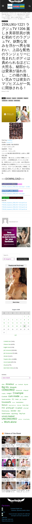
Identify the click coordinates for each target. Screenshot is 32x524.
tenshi (11, 219)
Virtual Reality (26, 419)
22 (24, 326)
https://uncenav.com (7, 521)
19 (12, 326)
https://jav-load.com (7, 519)
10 (4, 323)
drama (26, 396)
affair (3, 384)
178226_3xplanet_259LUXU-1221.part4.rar (14, 209)
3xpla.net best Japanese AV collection (19, 514)
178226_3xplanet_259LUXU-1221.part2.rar (14, 205)
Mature (5, 405)
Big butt (26, 384)
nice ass (11, 100)
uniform (20, 419)
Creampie (18, 393)
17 (4, 326)
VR (2, 422)
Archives (4, 374)
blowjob (13, 387)
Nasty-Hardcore (12, 405)
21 (20, 326)
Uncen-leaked (7, 362)
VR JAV (5, 365)
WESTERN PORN (8, 368)
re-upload (18, 408)
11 (8, 323)
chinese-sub (19, 390)
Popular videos (8, 359)
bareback (20, 384)
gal (20, 399)
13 (17, 323)
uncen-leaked (8, 416)
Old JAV (6, 356)
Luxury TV (4, 100)
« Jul (15, 335)
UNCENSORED (9, 419)
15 (24, 323)
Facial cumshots (6, 399)
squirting (14, 413)
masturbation (19, 402)
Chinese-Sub (7, 344)
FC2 (13, 399)
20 (17, 326)
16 (28, 323)
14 (20, 323)
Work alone (10, 422)
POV (3, 408)
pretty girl (10, 408)
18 (8, 326)
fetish (17, 399)
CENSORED (19, 98)
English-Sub (7, 347)
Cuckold (4, 396)
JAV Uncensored (8, 353)
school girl (26, 408)
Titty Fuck (22, 413)
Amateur (9, 98)
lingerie (26, 98)
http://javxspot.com (13, 221)
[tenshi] (5, 221)
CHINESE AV (7, 341)
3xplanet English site (16, 508)
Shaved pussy (5, 411)
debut (22, 396)
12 (12, 323)
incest (13, 402)
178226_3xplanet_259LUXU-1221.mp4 (13, 193)
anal (16, 384)
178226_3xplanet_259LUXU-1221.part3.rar (14, 207)
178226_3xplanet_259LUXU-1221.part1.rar (14, 202)
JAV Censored (5, 12)
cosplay (3, 393)
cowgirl (9, 393)
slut (19, 411)
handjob (24, 399)
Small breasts (6, 413)
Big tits (14, 98)
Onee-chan (17, 100)
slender (13, 411)
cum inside (13, 396)
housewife (6, 402)
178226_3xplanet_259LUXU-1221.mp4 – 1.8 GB (16, 186)
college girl (25, 390)
